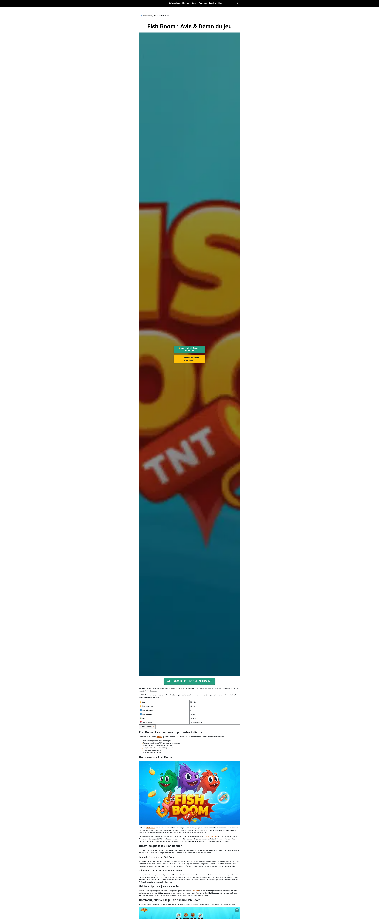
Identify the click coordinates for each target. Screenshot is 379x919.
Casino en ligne (174, 3)
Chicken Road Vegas (211, 837)
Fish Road (195, 891)
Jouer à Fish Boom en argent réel (191, 349)
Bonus (194, 3)
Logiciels (212, 3)
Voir (153, 727)
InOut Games (150, 828)
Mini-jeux (185, 3)
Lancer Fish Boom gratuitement (190, 359)
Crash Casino (147, 16)
